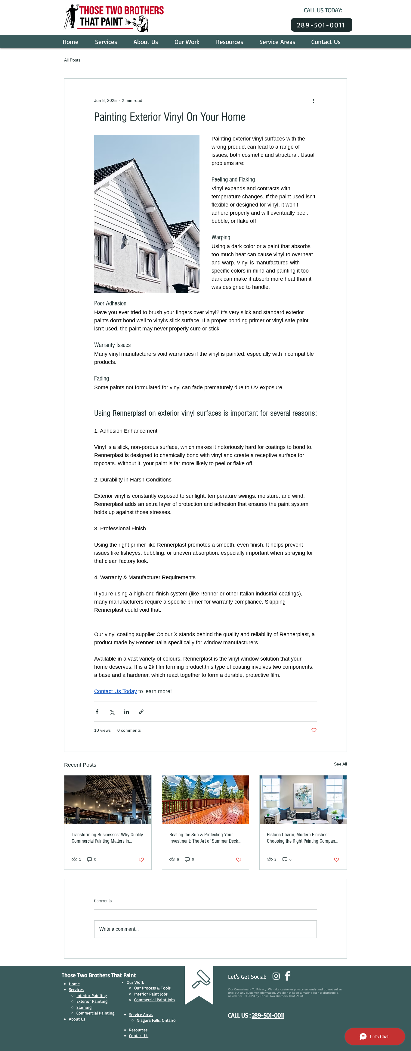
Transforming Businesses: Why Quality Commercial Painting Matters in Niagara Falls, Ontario (107, 838)
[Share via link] (141, 712)
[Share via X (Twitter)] (112, 712)
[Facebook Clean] (287, 976)
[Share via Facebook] (97, 712)
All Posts (72, 60)
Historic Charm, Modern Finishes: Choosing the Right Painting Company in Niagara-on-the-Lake (302, 838)
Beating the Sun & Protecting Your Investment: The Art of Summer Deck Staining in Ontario (203, 838)
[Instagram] (276, 976)
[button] (110, 41)
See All (340, 764)
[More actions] (313, 100)
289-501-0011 (268, 1015)
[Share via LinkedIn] (126, 712)
